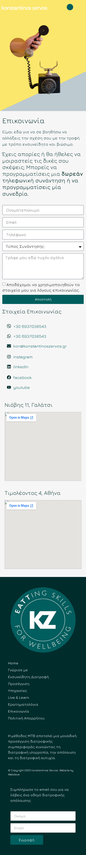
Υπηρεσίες (17, 690)
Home (13, 663)
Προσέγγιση (18, 684)
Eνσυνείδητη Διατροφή (28, 677)
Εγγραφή (26, 840)
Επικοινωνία (18, 711)
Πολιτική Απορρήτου (26, 718)
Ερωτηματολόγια (23, 704)
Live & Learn (18, 697)
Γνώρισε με (18, 670)
